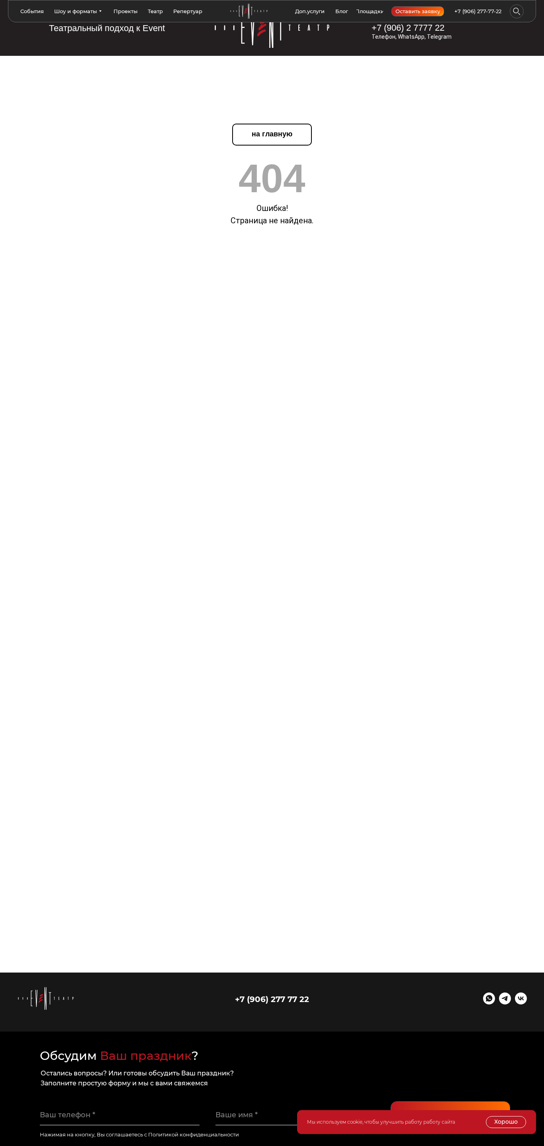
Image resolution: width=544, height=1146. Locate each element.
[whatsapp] (489, 1002)
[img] (272, 28)
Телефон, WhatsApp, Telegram (412, 36)
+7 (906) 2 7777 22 (408, 28)
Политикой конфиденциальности (193, 1134)
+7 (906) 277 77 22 (272, 999)
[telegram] (505, 1002)
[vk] (521, 1002)
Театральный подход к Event (107, 28)
